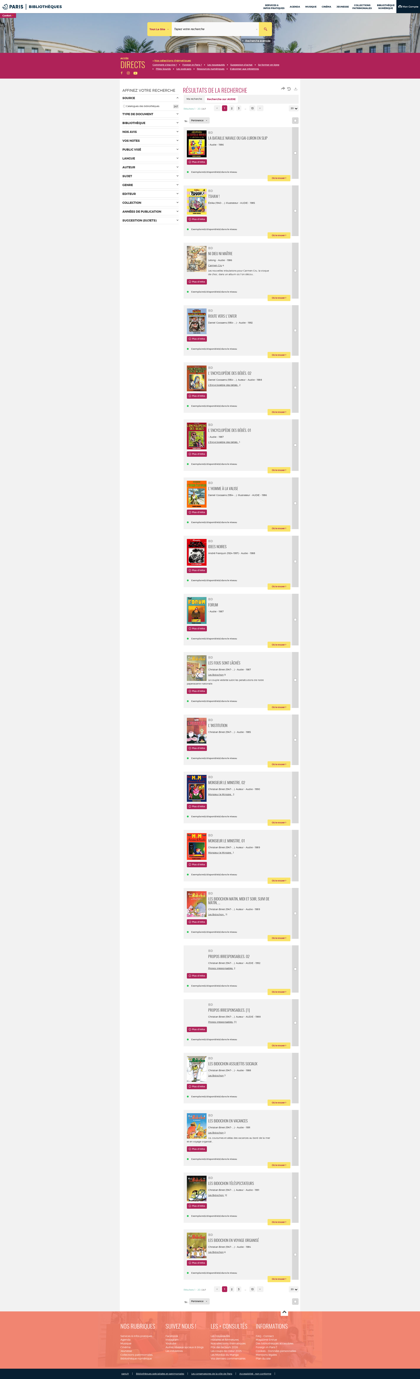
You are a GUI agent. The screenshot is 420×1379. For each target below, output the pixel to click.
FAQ (258, 1336)
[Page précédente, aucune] (217, 108)
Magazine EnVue (266, 1339)
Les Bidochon (216, 674)
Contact (268, 1336)
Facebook (172, 1336)
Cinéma (125, 1347)
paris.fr (125, 1373)
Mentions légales (266, 1354)
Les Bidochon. (216, 1195)
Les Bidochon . (216, 914)
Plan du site (263, 1358)
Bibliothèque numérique (136, 1358)
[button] (408, 6)
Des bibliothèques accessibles (274, 1343)
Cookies (261, 1351)
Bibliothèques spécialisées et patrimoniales (160, 1373)
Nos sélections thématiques (228, 1343)
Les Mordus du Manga (225, 1354)
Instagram (172, 1339)
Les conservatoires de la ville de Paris (211, 1373)
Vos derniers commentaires (228, 1358)
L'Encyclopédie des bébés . (223, 385)
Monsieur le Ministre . (220, 794)
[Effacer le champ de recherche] (257, 29)
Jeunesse (126, 1351)
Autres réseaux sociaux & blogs (185, 1347)
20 (292, 108)
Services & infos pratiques (136, 1336)
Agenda (125, 1339)
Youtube (171, 1343)
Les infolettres (174, 1351)
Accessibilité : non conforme (255, 1373)
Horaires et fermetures (225, 1339)
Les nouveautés (220, 1336)
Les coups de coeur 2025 (226, 1351)
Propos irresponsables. (220, 968)
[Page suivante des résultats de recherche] (260, 108)
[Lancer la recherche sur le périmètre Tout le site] (265, 29)
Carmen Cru (215, 265)
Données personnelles (282, 1351)
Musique (125, 1343)
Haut (284, 1312)
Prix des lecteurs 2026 (224, 1347)
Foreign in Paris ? (266, 1347)
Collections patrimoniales (136, 1354)
